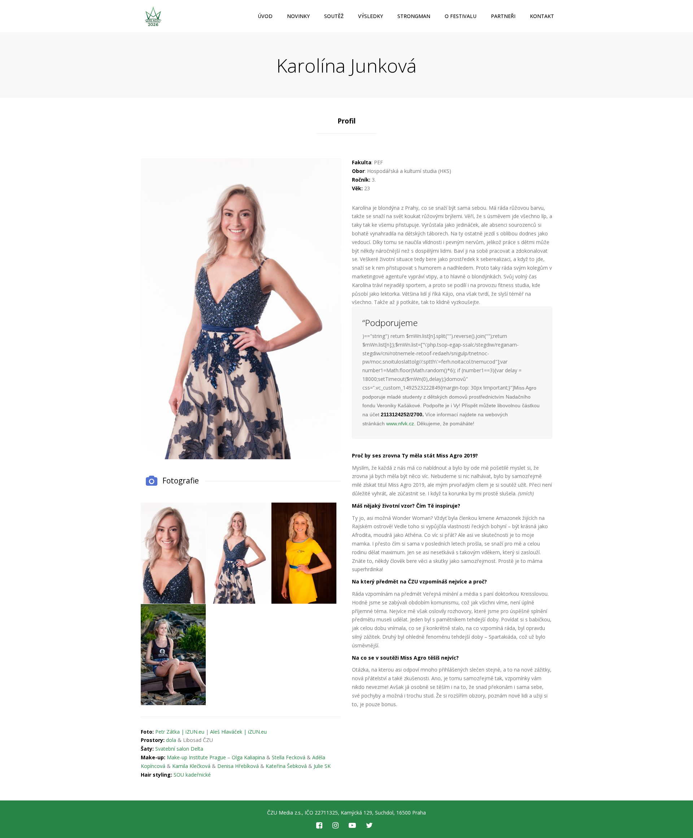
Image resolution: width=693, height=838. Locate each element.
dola (171, 740)
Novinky (298, 16)
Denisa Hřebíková (238, 766)
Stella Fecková (288, 757)
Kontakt (542, 16)
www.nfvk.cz (400, 423)
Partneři (503, 16)
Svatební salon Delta (179, 748)
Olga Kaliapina (248, 757)
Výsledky (370, 16)
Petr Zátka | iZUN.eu (179, 731)
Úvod (265, 16)
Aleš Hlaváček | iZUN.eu (238, 731)
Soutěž (334, 16)
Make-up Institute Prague (196, 757)
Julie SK (322, 766)
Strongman (413, 16)
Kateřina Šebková (286, 766)
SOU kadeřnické (192, 774)
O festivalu (460, 16)
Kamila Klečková (191, 766)
